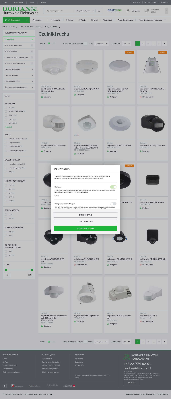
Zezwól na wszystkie (85, 228)
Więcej (57, 195)
